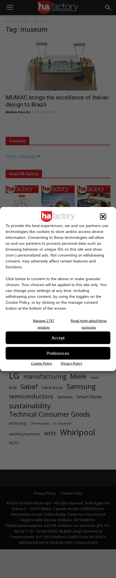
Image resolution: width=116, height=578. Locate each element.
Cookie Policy (41, 364)
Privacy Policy (71, 364)
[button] (103, 216)
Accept (58, 337)
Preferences (58, 353)
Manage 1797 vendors (43, 324)
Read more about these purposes (89, 324)
